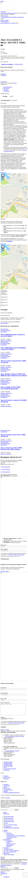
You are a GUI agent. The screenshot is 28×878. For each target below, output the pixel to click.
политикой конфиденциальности (16, 554)
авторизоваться (4, 323)
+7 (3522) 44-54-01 (5, 466)
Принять (3, 866)
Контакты (6, 784)
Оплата (8, 842)
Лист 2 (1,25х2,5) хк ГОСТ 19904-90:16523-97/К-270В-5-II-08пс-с (11, 448)
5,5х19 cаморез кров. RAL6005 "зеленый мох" (12, 17)
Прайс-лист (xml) (11, 843)
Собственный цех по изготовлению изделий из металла (16, 836)
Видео (5, 787)
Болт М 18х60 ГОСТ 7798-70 (8, 23)
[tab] (15, 87)
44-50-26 (17, 736)
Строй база (6, 770)
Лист (15, 13)
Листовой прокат (9, 13)
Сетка (5, 767)
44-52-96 (22, 736)
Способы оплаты (8, 789)
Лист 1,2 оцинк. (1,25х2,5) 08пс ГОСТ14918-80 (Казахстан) (11, 387)
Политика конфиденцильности (11, 792)
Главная (3, 13)
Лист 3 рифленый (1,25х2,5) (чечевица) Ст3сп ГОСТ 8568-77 (13, 348)
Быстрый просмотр (5, 330)
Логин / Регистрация (9, 854)
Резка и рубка (7, 777)
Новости (6, 791)
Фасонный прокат (8, 766)
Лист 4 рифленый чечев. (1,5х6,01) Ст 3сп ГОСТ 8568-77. (13, 335)
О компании (7, 785)
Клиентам (6, 778)
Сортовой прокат (8, 762)
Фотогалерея (7, 788)
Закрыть (3, 858)
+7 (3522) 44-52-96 (5, 472)
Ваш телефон (4, 549)
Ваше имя (3, 545)
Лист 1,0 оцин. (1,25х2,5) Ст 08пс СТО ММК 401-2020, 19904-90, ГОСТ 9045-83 (14, 374)
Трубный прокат (8, 763)
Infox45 (8, 797)
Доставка (6, 776)
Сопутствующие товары (10, 768)
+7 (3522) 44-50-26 (5, 469)
